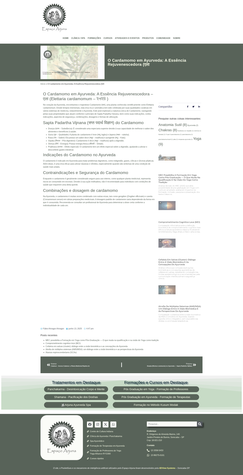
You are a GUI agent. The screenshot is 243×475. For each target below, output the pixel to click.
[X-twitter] (106, 424)
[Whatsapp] (113, 424)
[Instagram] (98, 424)
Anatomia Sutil (172, 125)
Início (42, 84)
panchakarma (187, 134)
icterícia (197, 131)
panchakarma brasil (165, 139)
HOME (66, 38)
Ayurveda (192, 125)
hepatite (190, 131)
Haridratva (182, 131)
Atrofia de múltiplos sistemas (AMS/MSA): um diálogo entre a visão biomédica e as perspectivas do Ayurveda (179, 308)
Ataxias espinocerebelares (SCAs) (61, 352)
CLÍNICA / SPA (78, 38)
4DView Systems (167, 468)
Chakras (167, 130)
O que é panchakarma (174, 134)
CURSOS (108, 38)
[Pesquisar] (199, 424)
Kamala (161, 134)
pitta (175, 139)
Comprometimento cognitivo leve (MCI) (179, 222)
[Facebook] (90, 424)
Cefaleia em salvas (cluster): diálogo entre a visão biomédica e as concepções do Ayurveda (177, 262)
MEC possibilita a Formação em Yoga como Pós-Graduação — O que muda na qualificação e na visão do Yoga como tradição (179, 179)
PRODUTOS (148, 38)
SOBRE (176, 38)
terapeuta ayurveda (185, 139)
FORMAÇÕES (94, 38)
